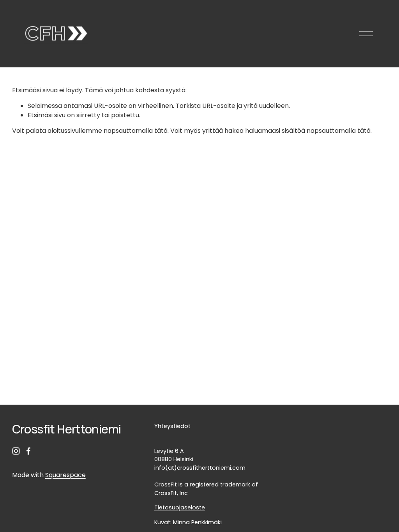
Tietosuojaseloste (179, 507)
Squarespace (65, 474)
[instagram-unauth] (16, 451)
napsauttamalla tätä (136, 130)
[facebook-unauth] (28, 451)
